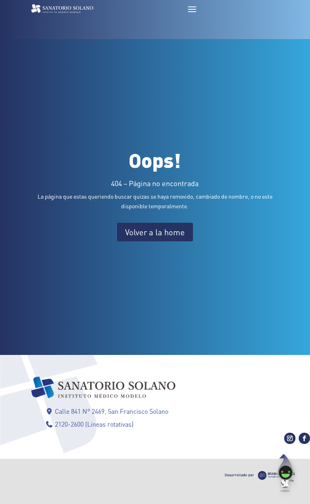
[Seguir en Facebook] (304, 438)
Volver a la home (155, 232)
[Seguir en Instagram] (289, 438)
